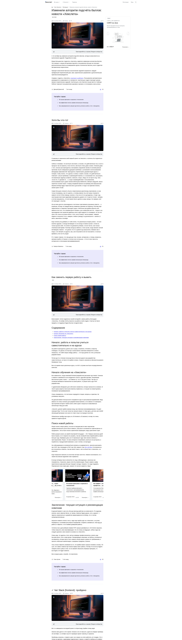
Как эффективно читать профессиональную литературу (73, 102)
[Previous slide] (53, 484)
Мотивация (65, 7)
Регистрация (126, 2)
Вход (132, 2)
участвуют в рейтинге (76, 78)
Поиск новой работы (60, 335)
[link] (77, 52)
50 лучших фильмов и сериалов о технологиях (71, 99)
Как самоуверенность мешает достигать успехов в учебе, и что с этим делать (79, 106)
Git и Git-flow (88, 447)
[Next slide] (101, 484)
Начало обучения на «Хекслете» (63, 333)
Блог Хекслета (57, 7)
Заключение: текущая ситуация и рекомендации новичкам (71, 337)
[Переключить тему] (136, 2)
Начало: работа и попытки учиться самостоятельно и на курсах (72, 331)
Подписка (74, 2)
